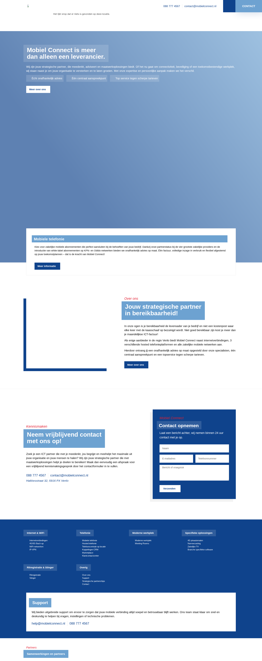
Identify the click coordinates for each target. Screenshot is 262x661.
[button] (19, 236)
